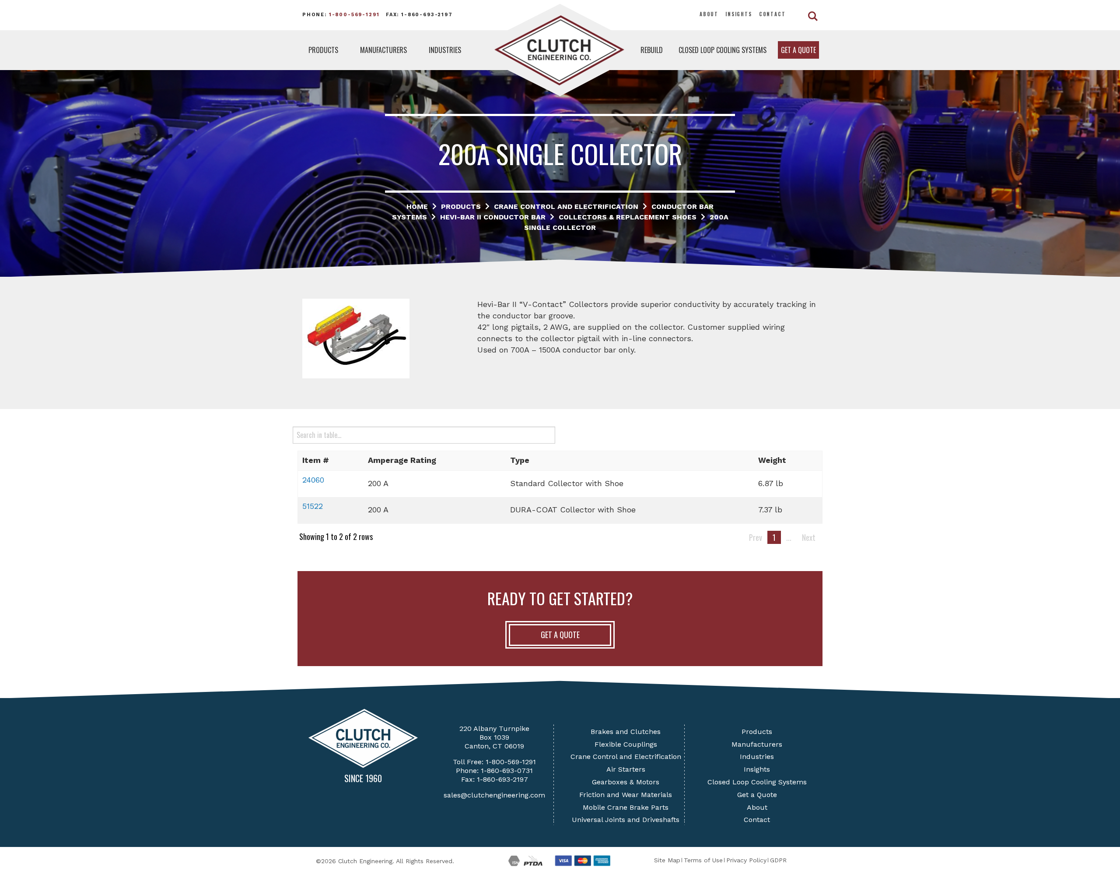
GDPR (778, 860)
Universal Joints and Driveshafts (625, 819)
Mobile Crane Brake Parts (625, 807)
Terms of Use (703, 860)
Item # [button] (315, 460)
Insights (738, 14)
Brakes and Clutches (626, 731)
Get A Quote (560, 634)
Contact (772, 14)
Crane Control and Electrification (625, 756)
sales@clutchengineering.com (494, 795)
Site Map (667, 860)
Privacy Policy (746, 860)
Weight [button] (772, 460)
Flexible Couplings (626, 744)
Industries (445, 50)
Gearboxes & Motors (625, 782)
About (709, 14)
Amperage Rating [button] (402, 460)
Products (323, 50)
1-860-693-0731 (507, 770)
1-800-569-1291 (354, 15)
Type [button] (519, 460)
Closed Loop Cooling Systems (722, 50)
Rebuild (651, 50)
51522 (312, 506)
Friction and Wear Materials (625, 794)
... (788, 537)
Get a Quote (798, 50)
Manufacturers (383, 50)
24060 (313, 479)
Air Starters (625, 769)
